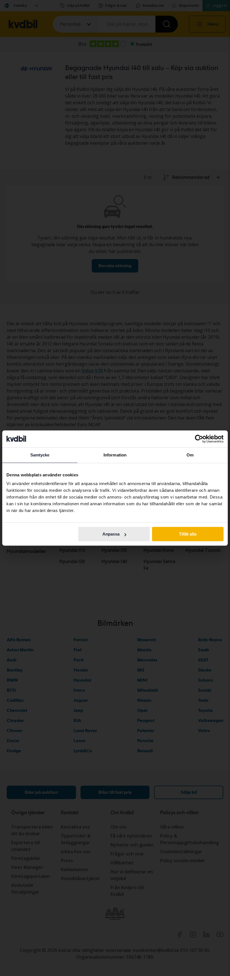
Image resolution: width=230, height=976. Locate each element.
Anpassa (110, 534)
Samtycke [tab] (40, 455)
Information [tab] (115, 455)
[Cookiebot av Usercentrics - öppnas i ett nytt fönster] (199, 439)
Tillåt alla (187, 534)
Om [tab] (190, 455)
